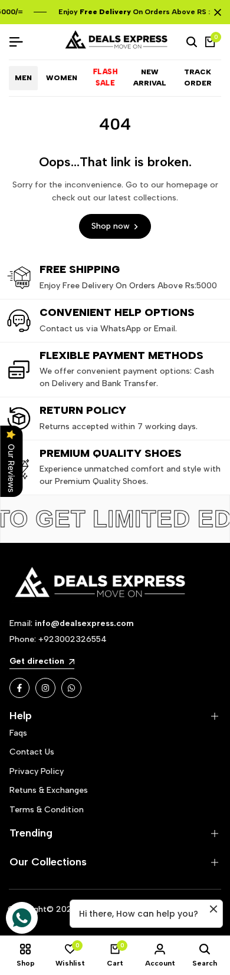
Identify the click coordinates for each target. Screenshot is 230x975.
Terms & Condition (46, 810)
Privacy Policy (36, 771)
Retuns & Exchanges (48, 790)
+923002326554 (72, 639)
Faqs (18, 733)
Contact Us (31, 752)
